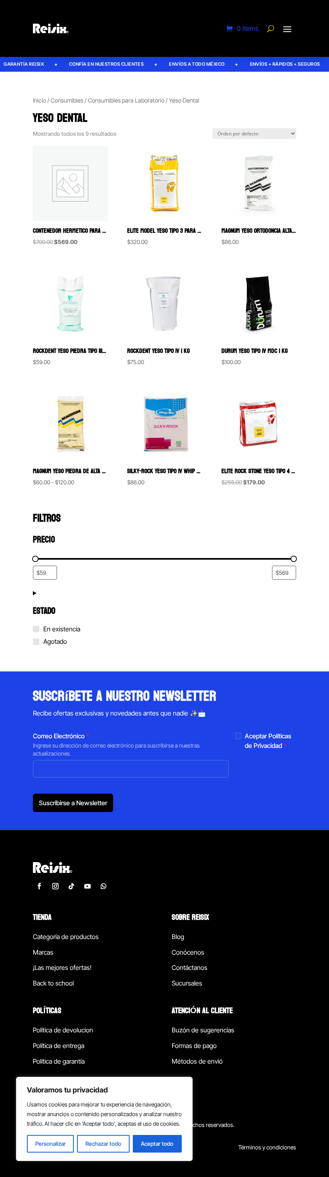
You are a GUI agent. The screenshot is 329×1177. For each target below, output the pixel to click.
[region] (104, 1119)
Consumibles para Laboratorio (126, 100)
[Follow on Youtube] (87, 886)
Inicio (39, 100)
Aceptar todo (157, 1143)
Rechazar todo (103, 1143)
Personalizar (50, 1143)
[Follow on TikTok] (71, 886)
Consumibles (67, 100)
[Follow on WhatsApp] (103, 886)
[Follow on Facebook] (39, 886)
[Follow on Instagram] (55, 886)
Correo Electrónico (61, 736)
